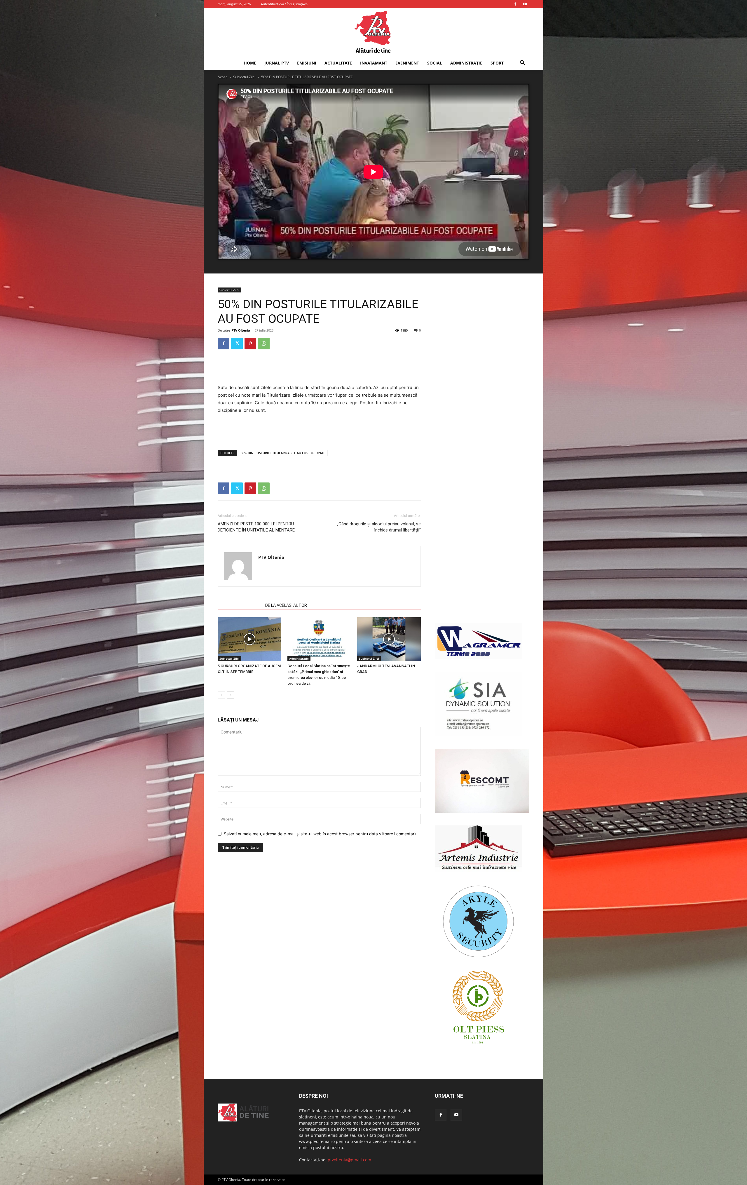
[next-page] (230, 695)
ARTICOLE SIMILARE (239, 605)
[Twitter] (237, 343)
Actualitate (338, 63)
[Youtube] (525, 4)
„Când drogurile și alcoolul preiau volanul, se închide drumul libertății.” (379, 527)
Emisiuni (306, 63)
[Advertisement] (319, 369)
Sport (497, 63)
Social (434, 63)
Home (250, 63)
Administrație (466, 63)
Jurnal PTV (276, 63)
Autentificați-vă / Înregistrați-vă (284, 4)
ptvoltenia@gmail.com (349, 1160)
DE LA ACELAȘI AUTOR (286, 605)
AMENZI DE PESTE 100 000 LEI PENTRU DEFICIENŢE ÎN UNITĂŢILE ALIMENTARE (256, 527)
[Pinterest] (250, 343)
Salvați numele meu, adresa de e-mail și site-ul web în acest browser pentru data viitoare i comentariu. (321, 833)
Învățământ (373, 63)
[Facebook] (515, 4)
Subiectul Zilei (244, 76)
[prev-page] (221, 695)
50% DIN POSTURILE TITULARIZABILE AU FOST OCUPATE (283, 453)
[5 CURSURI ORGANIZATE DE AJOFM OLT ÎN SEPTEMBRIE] (249, 639)
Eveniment (407, 63)
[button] (522, 63)
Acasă (223, 76)
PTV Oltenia (240, 330)
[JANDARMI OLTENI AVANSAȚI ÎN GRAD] (389, 639)
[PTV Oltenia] (373, 32)
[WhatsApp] (264, 343)
